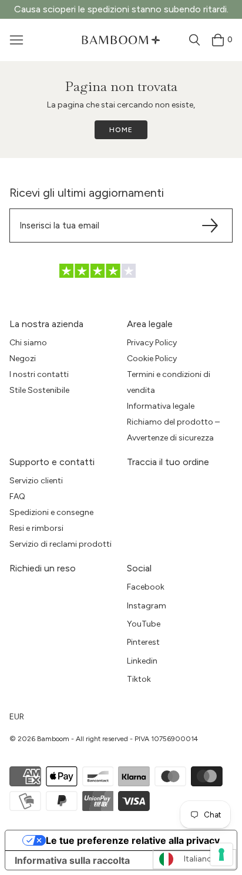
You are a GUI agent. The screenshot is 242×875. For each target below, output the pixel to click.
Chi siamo (28, 343)
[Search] (194, 40)
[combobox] (194, 859)
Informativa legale (160, 406)
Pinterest (143, 642)
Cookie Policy (152, 359)
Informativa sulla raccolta (72, 860)
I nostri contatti (39, 374)
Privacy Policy (152, 343)
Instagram (146, 606)
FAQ (17, 497)
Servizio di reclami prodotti (60, 544)
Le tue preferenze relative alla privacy (133, 840)
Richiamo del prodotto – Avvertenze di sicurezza (173, 430)
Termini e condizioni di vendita (168, 382)
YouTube (143, 624)
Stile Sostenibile (39, 390)
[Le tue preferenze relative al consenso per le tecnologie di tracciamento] (221, 854)
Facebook (145, 587)
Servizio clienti (36, 481)
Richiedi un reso (42, 568)
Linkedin (142, 661)
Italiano (198, 859)
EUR (16, 716)
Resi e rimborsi (36, 528)
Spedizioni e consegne (51, 512)
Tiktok (139, 679)
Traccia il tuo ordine (168, 461)
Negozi (22, 359)
